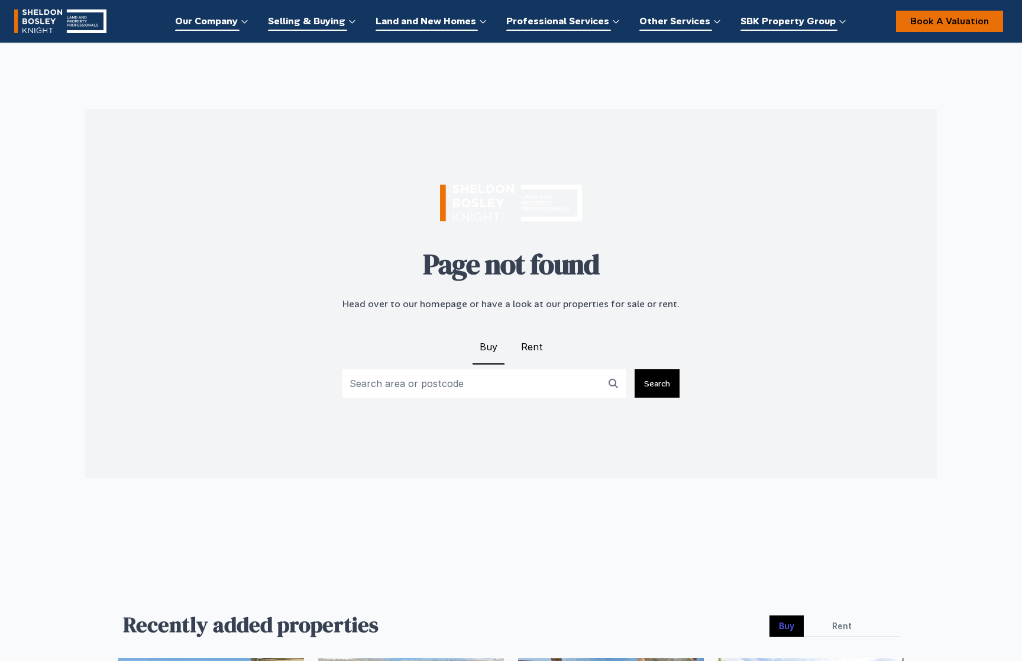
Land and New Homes (426, 21)
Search (657, 383)
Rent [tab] (842, 626)
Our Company (206, 21)
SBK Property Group (788, 21)
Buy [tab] (786, 626)
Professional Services (557, 21)
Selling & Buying (306, 21)
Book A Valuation (949, 21)
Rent (532, 347)
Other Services (674, 21)
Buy (488, 347)
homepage (443, 304)
